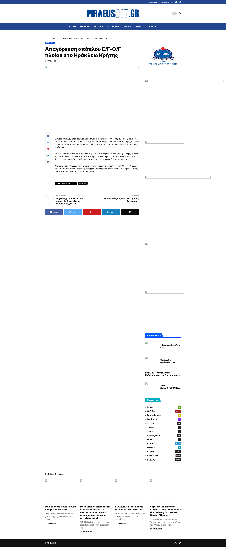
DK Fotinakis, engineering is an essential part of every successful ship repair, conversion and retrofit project (95, 512)
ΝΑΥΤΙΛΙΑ (56, 38)
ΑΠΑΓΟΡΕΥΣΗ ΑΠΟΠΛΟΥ (65, 183)
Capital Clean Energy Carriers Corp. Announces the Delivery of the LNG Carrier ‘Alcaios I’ (165, 511)
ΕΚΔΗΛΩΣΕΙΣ (163, 439)
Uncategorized (163, 435)
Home (47, 38)
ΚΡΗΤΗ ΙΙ (82, 183)
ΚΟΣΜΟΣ (163, 447)
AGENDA (163, 411)
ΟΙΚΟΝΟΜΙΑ (163, 456)
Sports (163, 431)
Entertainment (163, 415)
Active (163, 407)
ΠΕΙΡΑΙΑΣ (163, 460)
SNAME (163, 427)
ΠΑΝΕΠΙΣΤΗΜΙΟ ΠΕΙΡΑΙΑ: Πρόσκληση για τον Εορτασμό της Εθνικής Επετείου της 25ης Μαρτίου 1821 (162, 374)
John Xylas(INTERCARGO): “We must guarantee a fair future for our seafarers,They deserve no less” (170, 386)
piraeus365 (52, 523)
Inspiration (163, 419)
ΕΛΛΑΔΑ (163, 443)
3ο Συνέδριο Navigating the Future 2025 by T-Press (169, 361)
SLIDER (163, 423)
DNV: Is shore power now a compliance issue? (60, 508)
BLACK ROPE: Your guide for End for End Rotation (129, 508)
